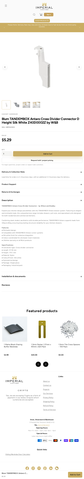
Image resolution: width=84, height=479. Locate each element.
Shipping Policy (48, 402)
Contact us (47, 385)
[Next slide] (45, 364)
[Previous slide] (38, 364)
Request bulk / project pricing (42, 160)
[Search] (34, 14)
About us (46, 381)
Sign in (49, 14)
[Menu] (6, 5)
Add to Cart (47, 154)
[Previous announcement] (4, 27)
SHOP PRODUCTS (42, 21)
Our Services (48, 393)
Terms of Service (49, 410)
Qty (3, 149)
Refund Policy (48, 406)
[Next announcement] (79, 27)
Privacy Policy (48, 397)
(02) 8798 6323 (44, 425)
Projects (46, 389)
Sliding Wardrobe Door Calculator (17, 454)
